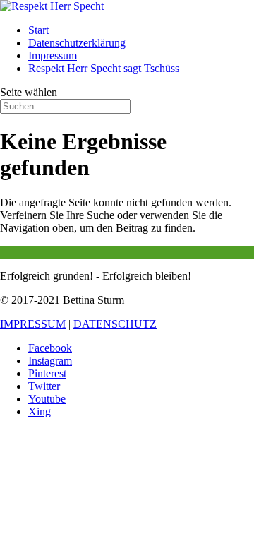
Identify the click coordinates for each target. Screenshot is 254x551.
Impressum (52, 55)
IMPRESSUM (33, 324)
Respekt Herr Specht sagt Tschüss (103, 68)
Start (38, 30)
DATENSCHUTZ (115, 324)
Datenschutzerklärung (77, 43)
